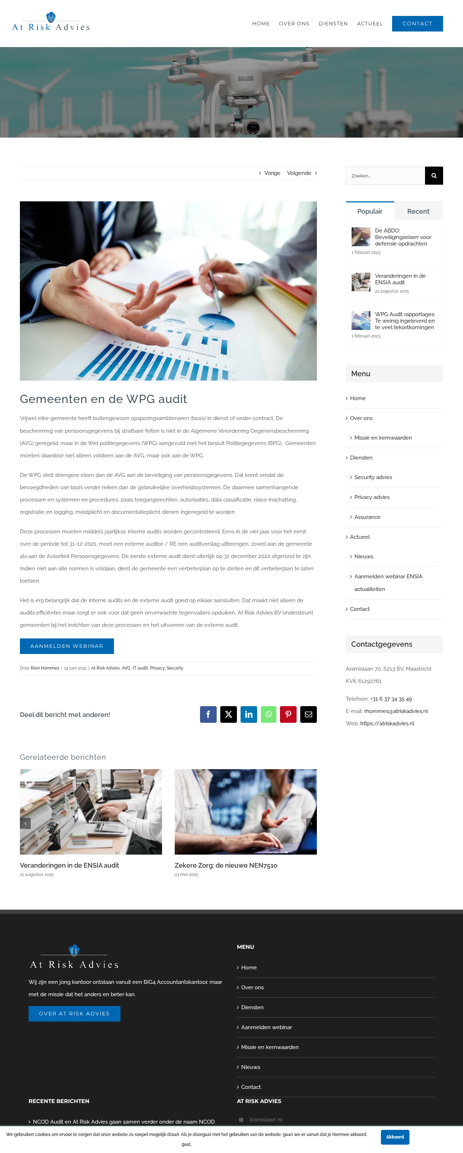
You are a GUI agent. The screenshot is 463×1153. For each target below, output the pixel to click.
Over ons (361, 418)
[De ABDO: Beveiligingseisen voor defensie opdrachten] (361, 233)
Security (175, 668)
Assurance (367, 517)
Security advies (373, 477)
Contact (360, 609)
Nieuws (363, 556)
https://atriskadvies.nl (387, 723)
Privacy (157, 668)
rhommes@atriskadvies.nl (396, 711)
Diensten (361, 457)
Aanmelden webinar (266, 1027)
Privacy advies (372, 497)
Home (358, 398)
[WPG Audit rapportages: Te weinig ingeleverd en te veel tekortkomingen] (361, 317)
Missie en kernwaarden (383, 438)
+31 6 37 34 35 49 (391, 699)
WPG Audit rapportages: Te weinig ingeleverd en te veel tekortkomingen (405, 321)
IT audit (140, 668)
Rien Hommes (45, 668)
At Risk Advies (105, 668)
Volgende (299, 173)
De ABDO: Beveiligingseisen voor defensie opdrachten (403, 237)
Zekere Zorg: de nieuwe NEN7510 (226, 865)
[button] (25, 823)
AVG (126, 668)
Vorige (272, 173)
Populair (370, 211)
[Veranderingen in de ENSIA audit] (361, 279)
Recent (418, 211)
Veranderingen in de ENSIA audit (69, 865)
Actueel (360, 537)
